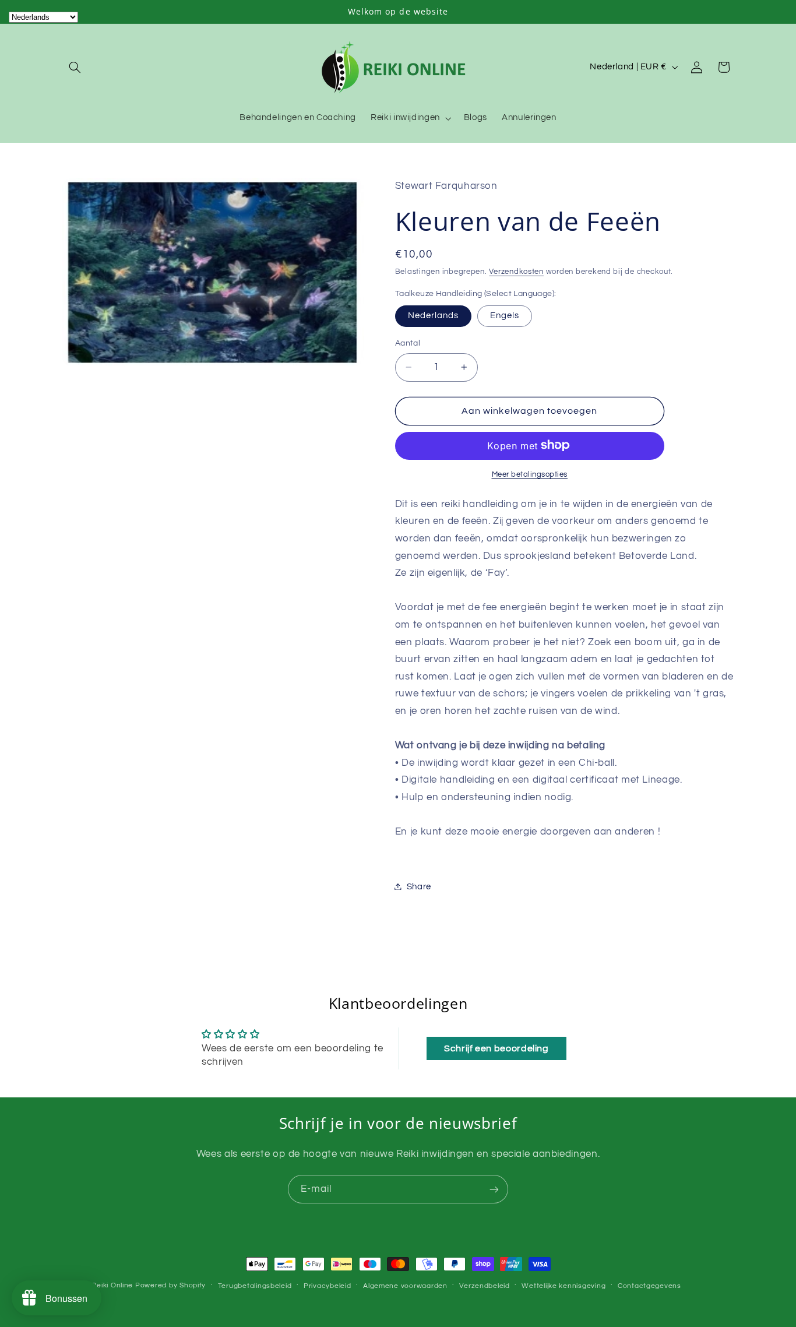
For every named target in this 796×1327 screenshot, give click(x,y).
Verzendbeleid (484, 1286)
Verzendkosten (516, 272)
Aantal (408, 343)
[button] (75, 67)
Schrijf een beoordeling (496, 1048)
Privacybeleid (327, 1286)
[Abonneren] (494, 1189)
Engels (504, 315)
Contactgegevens (649, 1286)
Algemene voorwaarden (405, 1286)
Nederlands (433, 315)
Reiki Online (112, 1285)
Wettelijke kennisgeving (563, 1286)
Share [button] (419, 886)
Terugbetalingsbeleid (255, 1286)
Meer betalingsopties (530, 474)
